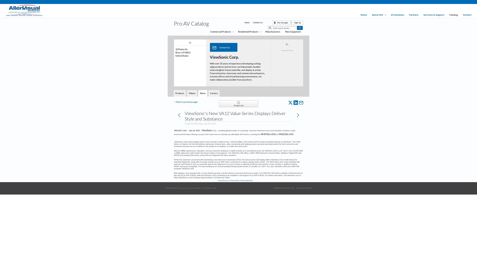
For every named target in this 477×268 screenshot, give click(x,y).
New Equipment (293, 31)
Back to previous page (187, 101)
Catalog (453, 15)
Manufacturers (272, 31)
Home (364, 15)
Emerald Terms (223, 180)
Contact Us (258, 22)
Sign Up (297, 22)
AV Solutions (397, 15)
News (247, 22)
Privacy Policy (234, 180)
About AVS (377, 15)
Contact (467, 15)
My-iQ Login (282, 22)
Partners (413, 15)
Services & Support (433, 15)
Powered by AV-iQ (247, 180)
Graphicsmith (304, 188)
